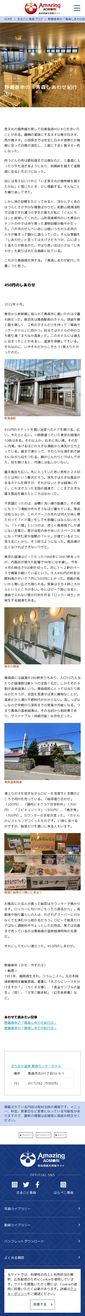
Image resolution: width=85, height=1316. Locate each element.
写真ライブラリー (17, 1209)
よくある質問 (14, 1257)
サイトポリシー (15, 1299)
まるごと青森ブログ (30, 19)
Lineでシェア (61, 1135)
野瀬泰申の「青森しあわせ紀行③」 (30, 1028)
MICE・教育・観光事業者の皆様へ (29, 1291)
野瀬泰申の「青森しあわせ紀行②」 (30, 1022)
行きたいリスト (22, 1281)
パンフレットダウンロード (24, 1241)
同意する (40, 1304)
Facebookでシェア (45, 1135)
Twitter (26, 1184)
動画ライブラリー (17, 1225)
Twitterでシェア (27, 1135)
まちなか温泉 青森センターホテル (36, 1066)
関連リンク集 (14, 1307)
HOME (8, 19)
